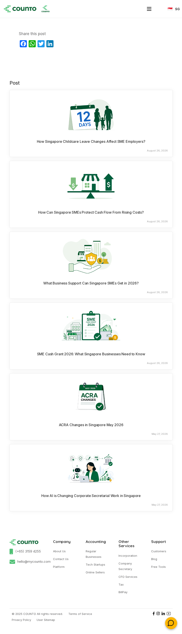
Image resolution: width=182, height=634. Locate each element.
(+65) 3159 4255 (28, 551)
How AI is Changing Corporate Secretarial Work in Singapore (91, 495)
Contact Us (61, 559)
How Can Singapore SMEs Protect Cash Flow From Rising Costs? (91, 212)
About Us (59, 551)
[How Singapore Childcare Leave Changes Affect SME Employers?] (91, 113)
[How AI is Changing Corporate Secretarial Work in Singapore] (91, 468)
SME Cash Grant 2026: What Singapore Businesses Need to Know (91, 354)
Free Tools (158, 566)
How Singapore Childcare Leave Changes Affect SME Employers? (91, 141)
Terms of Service (80, 614)
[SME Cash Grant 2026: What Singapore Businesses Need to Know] (91, 326)
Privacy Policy (21, 620)
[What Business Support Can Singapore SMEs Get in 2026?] (91, 255)
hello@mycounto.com (34, 561)
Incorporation (128, 555)
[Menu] (149, 8)
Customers (158, 551)
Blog (154, 559)
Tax (121, 584)
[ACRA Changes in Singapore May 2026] (91, 397)
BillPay (123, 592)
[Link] (20, 9)
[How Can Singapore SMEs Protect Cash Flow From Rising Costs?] (91, 184)
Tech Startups (95, 564)
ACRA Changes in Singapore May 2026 (91, 425)
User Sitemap (46, 620)
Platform (59, 566)
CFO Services (128, 576)
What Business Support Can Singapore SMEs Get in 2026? (91, 283)
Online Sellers (95, 572)
